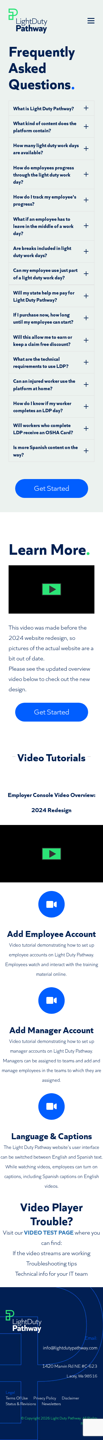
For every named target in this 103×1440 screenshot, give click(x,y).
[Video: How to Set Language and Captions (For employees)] (51, 1106)
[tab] (51, 108)
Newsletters (51, 1403)
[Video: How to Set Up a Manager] (51, 1000)
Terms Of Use (17, 1398)
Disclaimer (70, 1398)
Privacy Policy (44, 1398)
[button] (51, 589)
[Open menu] (91, 20)
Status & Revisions (21, 1403)
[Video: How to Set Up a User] (51, 904)
